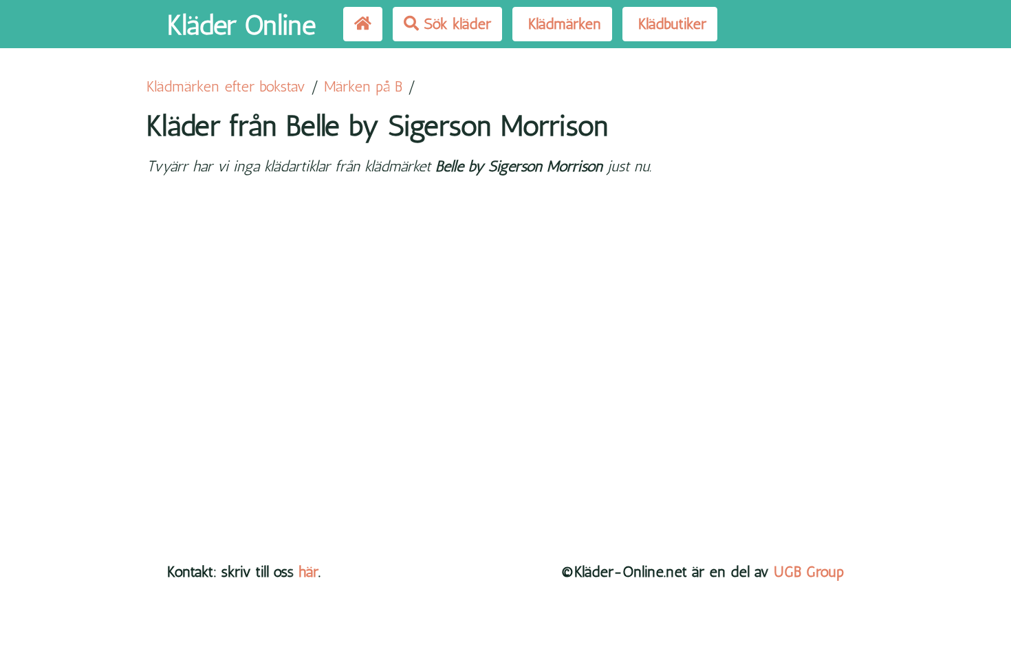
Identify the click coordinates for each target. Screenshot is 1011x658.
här (308, 571)
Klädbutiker (669, 23)
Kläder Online (241, 24)
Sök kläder (455, 23)
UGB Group (809, 571)
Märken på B (363, 86)
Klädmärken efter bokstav (225, 86)
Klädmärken (562, 23)
